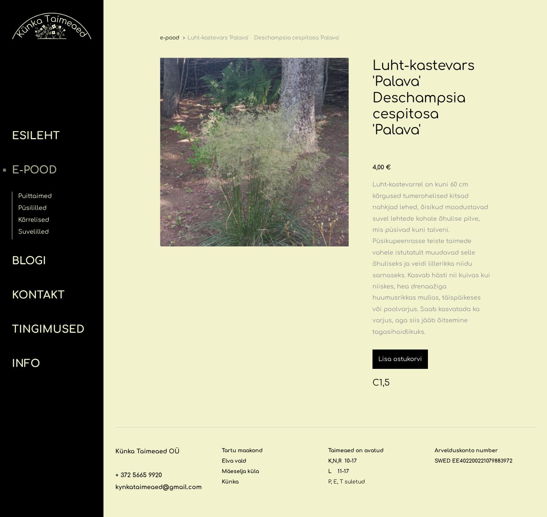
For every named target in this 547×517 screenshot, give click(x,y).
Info (26, 364)
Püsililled (32, 208)
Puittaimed (35, 196)
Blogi (29, 261)
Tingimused (48, 329)
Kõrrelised (33, 220)
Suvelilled (33, 232)
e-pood (34, 170)
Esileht (36, 136)
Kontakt (38, 295)
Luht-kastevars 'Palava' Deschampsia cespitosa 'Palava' (263, 38)
